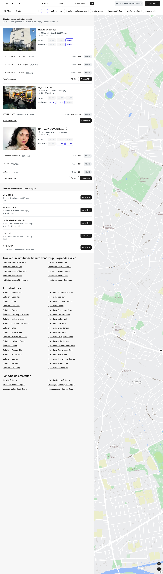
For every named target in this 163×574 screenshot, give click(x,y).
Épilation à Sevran (10, 359)
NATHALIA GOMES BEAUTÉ (52, 129)
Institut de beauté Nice (12, 275)
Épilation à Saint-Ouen (57, 354)
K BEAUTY (8, 246)
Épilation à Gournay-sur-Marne (16, 314)
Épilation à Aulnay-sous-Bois (60, 292)
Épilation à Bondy (10, 301)
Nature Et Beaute (47, 29)
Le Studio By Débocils (14, 220)
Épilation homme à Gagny (59, 380)
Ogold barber (45, 87)
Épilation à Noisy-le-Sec (58, 341)
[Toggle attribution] (160, 572)
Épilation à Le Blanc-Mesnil (14, 319)
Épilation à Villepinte (11, 368)
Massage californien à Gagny (15, 389)
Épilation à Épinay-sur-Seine (60, 310)
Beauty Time (9, 207)
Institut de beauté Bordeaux (14, 262)
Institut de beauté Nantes (59, 271)
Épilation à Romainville (12, 350)
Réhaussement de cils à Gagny (61, 389)
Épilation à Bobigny (56, 297)
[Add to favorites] (33, 30)
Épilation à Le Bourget (57, 319)
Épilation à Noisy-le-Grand (14, 341)
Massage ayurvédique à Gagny (61, 384)
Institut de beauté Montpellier (15, 271)
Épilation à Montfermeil (12, 332)
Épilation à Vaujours (11, 363)
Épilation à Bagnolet (11, 297)
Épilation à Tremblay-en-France (61, 359)
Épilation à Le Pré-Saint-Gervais (16, 323)
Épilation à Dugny (10, 310)
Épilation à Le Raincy (57, 323)
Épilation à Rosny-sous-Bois (60, 350)
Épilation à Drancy (56, 306)
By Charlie (8, 195)
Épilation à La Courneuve (59, 314)
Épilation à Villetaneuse (58, 368)
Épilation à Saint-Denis (12, 354)
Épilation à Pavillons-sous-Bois (61, 345)
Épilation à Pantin (10, 345)
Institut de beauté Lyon (12, 267)
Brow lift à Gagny (10, 380)
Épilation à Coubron (11, 306)
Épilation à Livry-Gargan (58, 328)
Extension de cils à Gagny (14, 384)
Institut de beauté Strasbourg (15, 280)
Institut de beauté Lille (57, 262)
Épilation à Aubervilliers (13, 292)
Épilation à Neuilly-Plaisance (15, 337)
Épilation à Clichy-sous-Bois (60, 301)
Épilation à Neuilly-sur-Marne (60, 337)
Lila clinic (7, 233)
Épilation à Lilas (9, 328)
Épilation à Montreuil (57, 332)
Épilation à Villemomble (58, 363)
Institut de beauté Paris (58, 275)
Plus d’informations (10, 79)
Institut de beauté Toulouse (60, 280)
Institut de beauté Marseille (59, 267)
